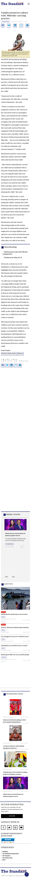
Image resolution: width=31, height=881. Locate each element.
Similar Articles (13, 514)
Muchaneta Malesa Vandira (9, 353)
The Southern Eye (7, 858)
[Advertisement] (15, 442)
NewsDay (5, 851)
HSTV (3, 860)
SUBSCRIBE (12, 816)
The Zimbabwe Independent (10, 853)
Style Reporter (8, 743)
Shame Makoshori (6, 619)
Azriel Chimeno (10, 547)
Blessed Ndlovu (6, 659)
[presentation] (6, 577)
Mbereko (20, 353)
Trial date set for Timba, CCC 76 (13, 257)
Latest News (8, 584)
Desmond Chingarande (7, 641)
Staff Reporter (5, 632)
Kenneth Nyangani (11, 571)
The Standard (6, 856)
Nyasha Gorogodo (16, 21)
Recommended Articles (14, 694)
